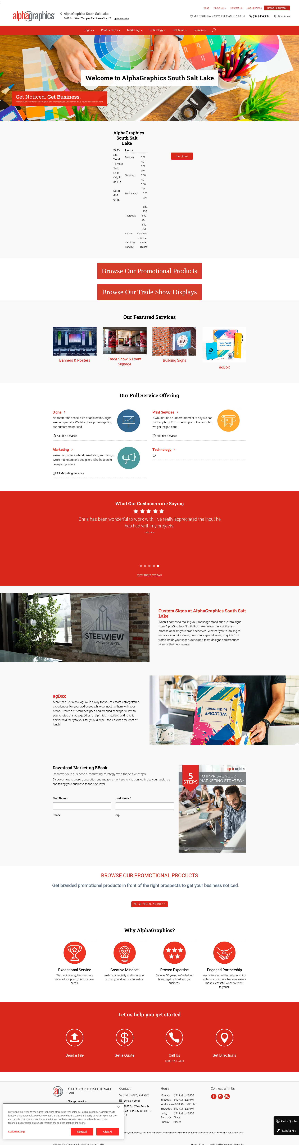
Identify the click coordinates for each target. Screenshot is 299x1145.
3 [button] (149, 566)
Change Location (77, 1101)
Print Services (109, 30)
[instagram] (220, 1097)
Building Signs (174, 360)
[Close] (118, 1107)
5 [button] (158, 566)
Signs (88, 30)
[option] (149, 535)
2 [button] (145, 566)
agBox (224, 367)
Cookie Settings (16, 1131)
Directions (284, 16)
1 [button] (141, 566)
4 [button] (154, 566)
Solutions (178, 30)
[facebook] (214, 1097)
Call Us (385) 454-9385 (136, 1095)
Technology (156, 30)
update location (121, 18)
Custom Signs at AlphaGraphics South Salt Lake (202, 613)
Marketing (133, 30)
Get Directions (224, 1055)
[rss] (227, 1097)
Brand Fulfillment (277, 8)
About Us (219, 8)
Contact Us (236, 8)
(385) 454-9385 (261, 16)
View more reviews (149, 575)
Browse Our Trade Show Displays (149, 292)
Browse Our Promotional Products (149, 271)
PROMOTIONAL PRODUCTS (150, 904)
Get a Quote (289, 1121)
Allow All (107, 1131)
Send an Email (132, 1100)
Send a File (289, 1131)
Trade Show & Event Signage (124, 361)
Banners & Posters (74, 360)
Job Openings (254, 8)
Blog (206, 8)
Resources (200, 30)
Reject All (82, 1131)
